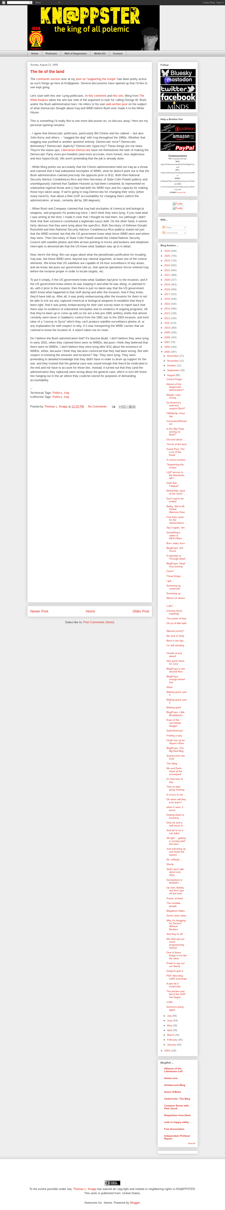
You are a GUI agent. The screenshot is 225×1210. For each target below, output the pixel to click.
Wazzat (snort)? (175, 631)
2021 (167, 275)
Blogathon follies (175, 910)
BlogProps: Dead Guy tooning (175, 565)
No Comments (97, 406)
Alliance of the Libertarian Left (173, 1070)
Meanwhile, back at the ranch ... (175, 492)
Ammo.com (171, 1078)
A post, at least (174, 898)
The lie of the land (176, 444)
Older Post (141, 611)
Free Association (174, 1129)
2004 (167, 1050)
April (170, 1030)
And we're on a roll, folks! (174, 832)
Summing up (173, 593)
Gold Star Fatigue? (172, 484)
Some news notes (176, 915)
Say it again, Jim (175, 527)
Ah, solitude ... (174, 859)
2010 (167, 327)
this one (118, 95)
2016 (167, 298)
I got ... (170, 580)
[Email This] (120, 407)
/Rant (169, 687)
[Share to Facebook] (130, 407)
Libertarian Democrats (75, 150)
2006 (167, 346)
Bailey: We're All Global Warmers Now (175, 509)
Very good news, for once (175, 662)
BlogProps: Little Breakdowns (175, 714)
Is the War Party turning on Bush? (175, 431)
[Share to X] (127, 407)
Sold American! (174, 730)
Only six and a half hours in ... (176, 824)
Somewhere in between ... (174, 881)
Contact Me (181, 192)
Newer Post (39, 611)
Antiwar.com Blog (174, 1085)
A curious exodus (175, 459)
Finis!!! (170, 571)
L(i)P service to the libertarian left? (175, 475)
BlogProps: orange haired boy (175, 679)
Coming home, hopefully (174, 612)
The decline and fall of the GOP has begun (175, 994)
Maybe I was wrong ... (173, 396)
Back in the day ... (176, 640)
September (173, 370)
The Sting (171, 763)
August (171, 375)
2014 (167, 308)
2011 (167, 323)
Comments (171, 232)
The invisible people (173, 904)
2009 (167, 332)
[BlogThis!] (124, 407)
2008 (167, 337)
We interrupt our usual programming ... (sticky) (176, 943)
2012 (167, 318)
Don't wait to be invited (175, 500)
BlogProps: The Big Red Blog (175, 749)
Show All (191, 1143)
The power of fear (176, 618)
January (172, 1044)
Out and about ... (175, 439)
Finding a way (174, 735)
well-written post (116, 104)
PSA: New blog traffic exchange (176, 977)
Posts (168, 227)
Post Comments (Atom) (98, 622)
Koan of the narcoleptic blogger (173, 722)
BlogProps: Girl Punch (174, 549)
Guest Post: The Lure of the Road (175, 452)
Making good (173, 707)
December (173, 355)
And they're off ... (175, 934)
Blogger (135, 1202)
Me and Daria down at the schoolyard (174, 771)
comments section (48, 79)
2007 (167, 342)
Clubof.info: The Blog (177, 1098)
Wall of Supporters (76, 53)
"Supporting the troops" (175, 466)
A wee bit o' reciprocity (173, 985)
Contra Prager (174, 379)
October (172, 365)
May (170, 1025)
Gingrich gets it (174, 971)
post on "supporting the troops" (96, 79)
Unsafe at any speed (174, 654)
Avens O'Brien (172, 1091)
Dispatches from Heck (177, 1115)
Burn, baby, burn (175, 543)
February (172, 1039)
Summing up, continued (173, 587)
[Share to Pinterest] (134, 407)
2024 (167, 260)
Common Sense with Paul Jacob (176, 1107)
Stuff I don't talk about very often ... (175, 872)
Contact (118, 53)
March (171, 1035)
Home (34, 53)
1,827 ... (171, 606)
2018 (167, 289)
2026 (167, 250)
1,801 (169, 1002)
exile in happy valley (176, 1122)
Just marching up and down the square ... (176, 851)
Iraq (66, 392)
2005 (167, 351)
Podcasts (51, 53)
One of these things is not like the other (176, 955)
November (173, 360)
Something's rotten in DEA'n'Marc (174, 535)
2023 (167, 265)
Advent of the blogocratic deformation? (175, 387)
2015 (167, 303)
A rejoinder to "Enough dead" (176, 557)
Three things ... (174, 576)
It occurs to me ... (176, 794)
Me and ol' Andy (175, 635)
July (169, 1015)
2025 (167, 255)
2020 (167, 279)
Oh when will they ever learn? (176, 801)
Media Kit (99, 53)
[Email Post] (113, 406)
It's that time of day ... (174, 780)
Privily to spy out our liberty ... (175, 965)
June (170, 1020)
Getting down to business (175, 816)
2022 (167, 270)
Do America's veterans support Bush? (175, 405)
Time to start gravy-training (175, 788)
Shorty (170, 864)
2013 (167, 313)
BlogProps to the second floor (175, 670)
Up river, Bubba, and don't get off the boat (175, 890)
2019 (167, 284)
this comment (97, 95)
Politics (57, 392)
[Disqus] (89, 460)
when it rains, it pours (174, 808)
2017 (167, 294)
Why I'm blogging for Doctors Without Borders (176, 925)
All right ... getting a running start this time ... (176, 841)
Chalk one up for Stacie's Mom (175, 742)
